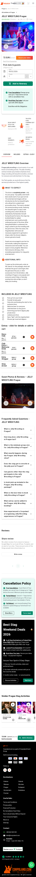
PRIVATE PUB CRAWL (7, 718)
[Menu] (33, 3)
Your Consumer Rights (10, 817)
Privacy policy (7, 805)
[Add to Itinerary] (13, 705)
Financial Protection (9, 808)
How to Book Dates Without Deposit (14, 814)
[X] (5, 770)
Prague (4, 8)
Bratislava (21, 790)
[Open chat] (31, 865)
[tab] (7, 154)
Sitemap (6, 822)
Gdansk (20, 781)
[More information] (23, 337)
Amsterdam (7, 790)
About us (6, 820)
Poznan (6, 793)
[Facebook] (9, 770)
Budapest (21, 787)
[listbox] (18, 302)
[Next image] (30, 46)
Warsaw (6, 784)
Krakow (6, 781)
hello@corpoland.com (13, 835)
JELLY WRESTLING (22, 718)
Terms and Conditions (10, 802)
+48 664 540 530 (11, 832)
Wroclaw (21, 784)
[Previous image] (6, 46)
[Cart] (28, 3)
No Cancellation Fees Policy (11, 811)
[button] (4, 71)
